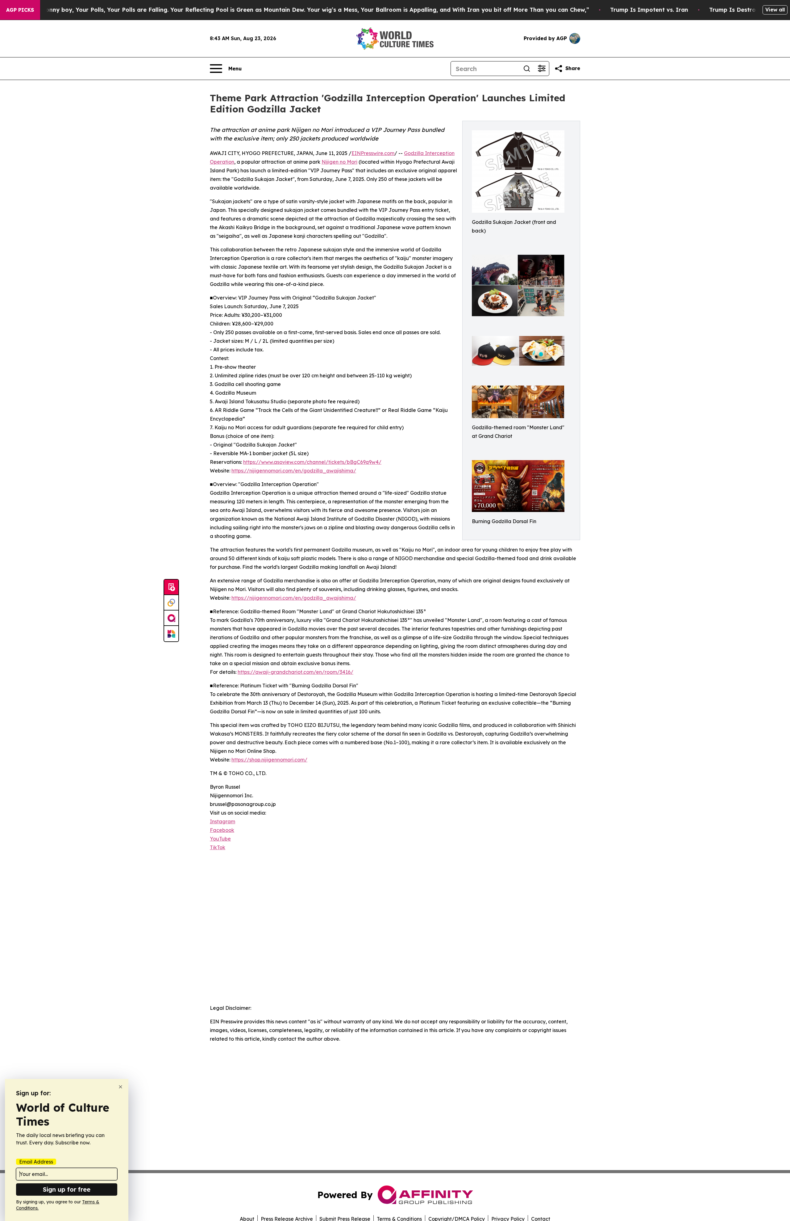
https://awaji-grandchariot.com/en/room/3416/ (295, 672)
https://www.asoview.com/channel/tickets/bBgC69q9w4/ (312, 462)
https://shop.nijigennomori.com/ (269, 760)
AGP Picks (20, 10)
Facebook (222, 830)
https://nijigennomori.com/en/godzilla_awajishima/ (293, 471)
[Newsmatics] (171, 633)
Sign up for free (66, 1189)
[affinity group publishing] (171, 618)
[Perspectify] (171, 602)
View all (775, 9)
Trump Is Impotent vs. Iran (649, 9)
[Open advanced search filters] (541, 68)
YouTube (220, 839)
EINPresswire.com (372, 153)
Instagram (222, 821)
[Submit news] (171, 587)
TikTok (217, 847)
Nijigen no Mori (339, 162)
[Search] (526, 68)
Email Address (36, 1162)
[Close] (120, 1087)
